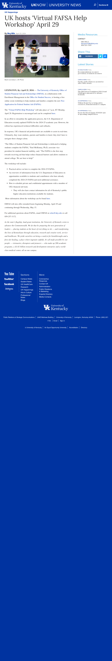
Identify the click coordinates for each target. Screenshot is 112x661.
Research (24, 287)
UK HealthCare (27, 284)
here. (49, 198)
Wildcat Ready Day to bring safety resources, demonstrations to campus (92, 103)
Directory (84, 327)
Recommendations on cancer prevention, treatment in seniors (90, 72)
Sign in (62, 321)
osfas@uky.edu (56, 213)
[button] (103, 5)
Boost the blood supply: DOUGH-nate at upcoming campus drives (92, 113)
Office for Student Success (40, 97)
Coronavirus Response (44, 280)
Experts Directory (45, 294)
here (53, 113)
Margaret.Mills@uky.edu (89, 43)
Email (55, 321)
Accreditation (73, 327)
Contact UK (43, 283)
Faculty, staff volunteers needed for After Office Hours (91, 82)
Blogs (23, 300)
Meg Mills (11, 33)
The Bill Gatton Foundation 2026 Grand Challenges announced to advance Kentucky (92, 93)
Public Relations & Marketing (45, 290)
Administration (44, 286)
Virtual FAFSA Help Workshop (21, 109)
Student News (26, 281)
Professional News (25, 296)
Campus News (26, 279)
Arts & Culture (26, 292)
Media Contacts (45, 297)
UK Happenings (11, 12)
